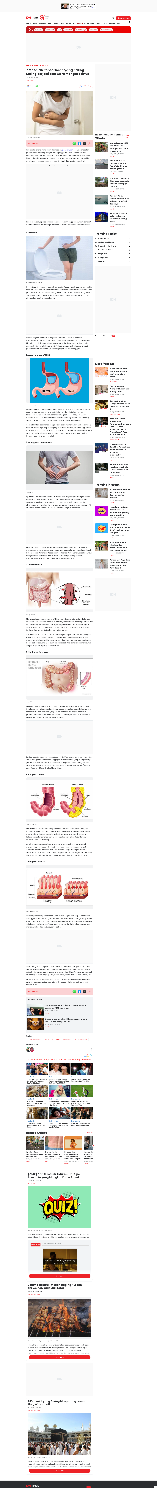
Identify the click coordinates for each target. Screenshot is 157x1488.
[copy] (89, 143)
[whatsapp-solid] (74, 143)
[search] (113, 18)
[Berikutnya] (93, 1146)
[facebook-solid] (79, 143)
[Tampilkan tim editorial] (92, 1049)
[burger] (129, 22)
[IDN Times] (37, 17)
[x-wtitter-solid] (84, 143)
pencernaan (67, 150)
